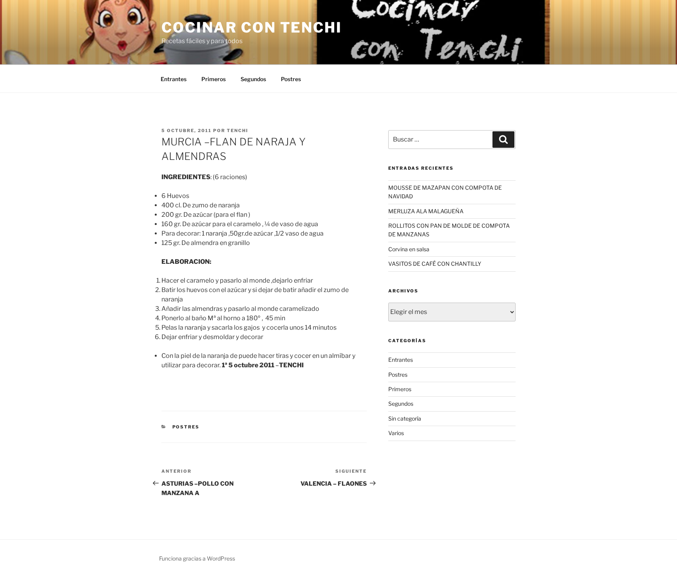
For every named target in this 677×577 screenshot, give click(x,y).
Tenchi (237, 130)
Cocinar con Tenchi (251, 27)
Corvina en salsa (408, 249)
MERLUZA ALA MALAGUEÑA (425, 211)
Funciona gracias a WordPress (197, 558)
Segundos (253, 79)
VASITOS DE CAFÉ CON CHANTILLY (434, 263)
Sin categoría (404, 418)
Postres (291, 79)
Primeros (213, 79)
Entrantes (173, 79)
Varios (396, 433)
